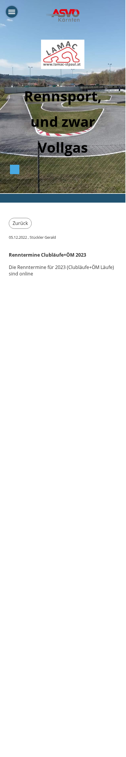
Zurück (20, 223)
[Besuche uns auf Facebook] (14, 170)
